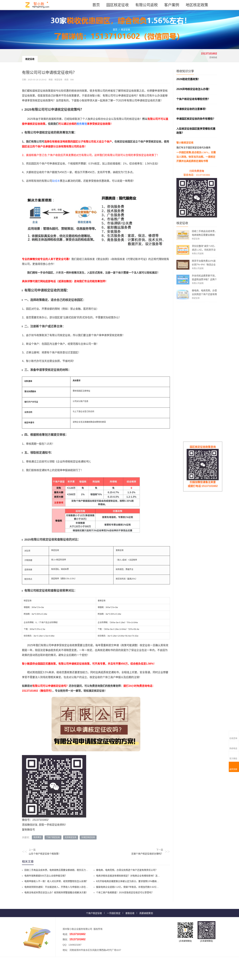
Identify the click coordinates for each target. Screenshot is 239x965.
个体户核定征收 (53, 837)
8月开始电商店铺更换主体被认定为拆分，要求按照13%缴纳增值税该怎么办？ (135, 881)
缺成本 (56, 180)
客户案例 (171, 5)
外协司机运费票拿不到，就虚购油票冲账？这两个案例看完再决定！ (204, 279)
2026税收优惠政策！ (188, 79)
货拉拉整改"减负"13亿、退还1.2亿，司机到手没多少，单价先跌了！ (204, 250)
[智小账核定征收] (37, 5)
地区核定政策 (197, 5)
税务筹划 (82, 123)
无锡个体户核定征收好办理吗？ (147, 853)
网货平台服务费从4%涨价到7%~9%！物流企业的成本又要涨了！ (204, 265)
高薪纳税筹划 (146, 913)
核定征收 (125, 29)
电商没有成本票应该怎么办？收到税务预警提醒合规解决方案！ (56, 892)
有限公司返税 (146, 5)
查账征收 (129, 913)
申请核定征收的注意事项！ (192, 109)
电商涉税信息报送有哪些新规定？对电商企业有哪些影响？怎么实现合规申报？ (136, 875)
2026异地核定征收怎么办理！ (193, 89)
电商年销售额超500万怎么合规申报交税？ (45, 875)
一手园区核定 (113, 913)
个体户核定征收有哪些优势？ (193, 99)
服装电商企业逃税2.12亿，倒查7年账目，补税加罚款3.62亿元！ (128, 887)
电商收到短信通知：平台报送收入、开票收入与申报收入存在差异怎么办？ (62, 887)
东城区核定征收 (88, 837)
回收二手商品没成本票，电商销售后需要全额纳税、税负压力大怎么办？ (204, 235)
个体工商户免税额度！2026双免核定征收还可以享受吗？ (125, 892)
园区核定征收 (117, 5)
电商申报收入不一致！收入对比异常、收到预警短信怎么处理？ (56, 881)
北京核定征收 (70, 837)
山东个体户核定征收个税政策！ (45, 853)
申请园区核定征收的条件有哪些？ (195, 118)
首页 (96, 5)
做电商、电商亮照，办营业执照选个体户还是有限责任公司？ (204, 294)
